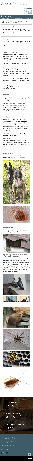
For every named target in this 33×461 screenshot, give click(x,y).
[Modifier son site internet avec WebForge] (30, 458)
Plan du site (4, 449)
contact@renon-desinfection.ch (15, 429)
